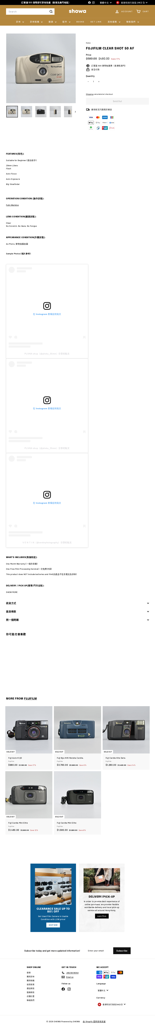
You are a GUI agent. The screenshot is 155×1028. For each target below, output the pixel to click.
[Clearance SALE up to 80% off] (53, 886)
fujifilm (30, 698)
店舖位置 (31, 996)
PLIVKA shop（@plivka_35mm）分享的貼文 (47, 353)
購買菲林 (31, 977)
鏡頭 (51, 21)
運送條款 (31, 988)
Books (80, 21)
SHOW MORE (12, 592)
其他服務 (113, 21)
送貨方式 (11, 603)
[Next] (74, 112)
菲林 (19, 21)
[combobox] (30, 11)
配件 (65, 21)
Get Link (96, 21)
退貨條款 (11, 611)
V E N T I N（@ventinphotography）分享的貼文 (47, 542)
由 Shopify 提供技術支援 (94, 1021)
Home (88, 43)
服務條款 (31, 992)
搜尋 (29, 973)
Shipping (89, 94)
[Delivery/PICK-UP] (102, 880)
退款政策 (31, 984)
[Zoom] (41, 68)
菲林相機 (35, 21)
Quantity (90, 76)
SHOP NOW (53, 925)
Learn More (101, 916)
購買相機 (31, 980)
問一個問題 (12, 619)
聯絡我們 (131, 21)
